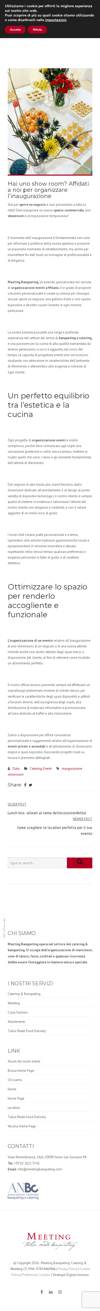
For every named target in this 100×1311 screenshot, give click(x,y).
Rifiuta (37, 30)
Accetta (15, 30)
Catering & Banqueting (24, 994)
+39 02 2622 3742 (26, 1163)
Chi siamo (15, 1080)
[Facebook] (25, 785)
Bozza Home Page (21, 1070)
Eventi (47, 768)
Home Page (16, 1098)
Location (14, 1108)
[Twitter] (30, 785)
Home (12, 1089)
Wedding (14, 1003)
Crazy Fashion (18, 1012)
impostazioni (55, 20)
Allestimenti (16, 1021)
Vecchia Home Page (22, 1126)
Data (16, 768)
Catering (36, 768)
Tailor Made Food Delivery (27, 1031)
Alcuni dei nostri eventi (24, 1061)
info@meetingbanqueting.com (40, 1169)
